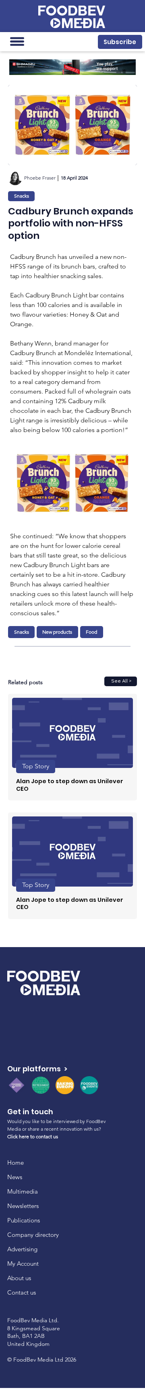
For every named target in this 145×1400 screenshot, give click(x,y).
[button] (120, 42)
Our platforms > (37, 1069)
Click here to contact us (32, 1136)
